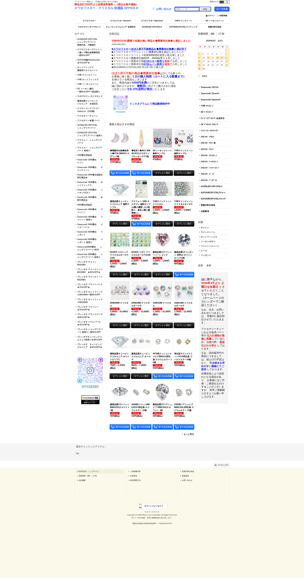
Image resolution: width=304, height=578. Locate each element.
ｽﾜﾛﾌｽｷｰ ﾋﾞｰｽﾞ (208, 174)
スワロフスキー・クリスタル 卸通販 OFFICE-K (106, 8)
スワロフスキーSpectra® (152, 21)
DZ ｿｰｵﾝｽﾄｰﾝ (207, 112)
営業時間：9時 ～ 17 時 (88, 476)
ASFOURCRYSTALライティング (183, 27)
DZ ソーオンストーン (215, 21)
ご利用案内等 (135, 471)
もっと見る (189, 434)
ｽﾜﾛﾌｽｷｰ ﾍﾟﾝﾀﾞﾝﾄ (209, 180)
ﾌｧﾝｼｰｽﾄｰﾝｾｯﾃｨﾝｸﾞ (209, 130)
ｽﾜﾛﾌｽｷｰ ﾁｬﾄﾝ (207, 149)
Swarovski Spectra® (211, 99)
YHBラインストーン (183, 21)
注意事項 (205, 211)
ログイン (211, 15)
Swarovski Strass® (210, 93)
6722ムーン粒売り (154, 64)
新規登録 (223, 15)
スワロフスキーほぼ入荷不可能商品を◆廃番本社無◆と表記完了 (150, 49)
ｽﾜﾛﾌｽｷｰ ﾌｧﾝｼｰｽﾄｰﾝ (210, 168)
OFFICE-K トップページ (89, 471)
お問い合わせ (161, 9)
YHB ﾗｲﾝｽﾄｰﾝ (207, 106)
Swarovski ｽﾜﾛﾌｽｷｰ (210, 87)
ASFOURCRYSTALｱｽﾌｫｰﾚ (213, 192)
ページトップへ (223, 465)
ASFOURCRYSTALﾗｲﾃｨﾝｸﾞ (214, 199)
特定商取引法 (135, 480)
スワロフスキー (89, 21)
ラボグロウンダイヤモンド (89, 27)
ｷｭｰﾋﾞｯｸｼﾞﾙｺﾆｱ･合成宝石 (213, 118)
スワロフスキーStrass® (120, 21)
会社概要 (82, 480)
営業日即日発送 (214, 27)
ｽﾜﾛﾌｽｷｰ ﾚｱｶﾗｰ (208, 137)
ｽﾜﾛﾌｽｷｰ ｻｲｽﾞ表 (208, 143)
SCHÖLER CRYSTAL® (152, 27)
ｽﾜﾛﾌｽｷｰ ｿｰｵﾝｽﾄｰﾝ (209, 161)
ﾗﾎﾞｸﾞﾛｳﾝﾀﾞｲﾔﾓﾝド (209, 124)
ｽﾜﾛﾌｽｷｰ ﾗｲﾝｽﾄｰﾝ (209, 155)
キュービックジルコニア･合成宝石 (120, 27)
